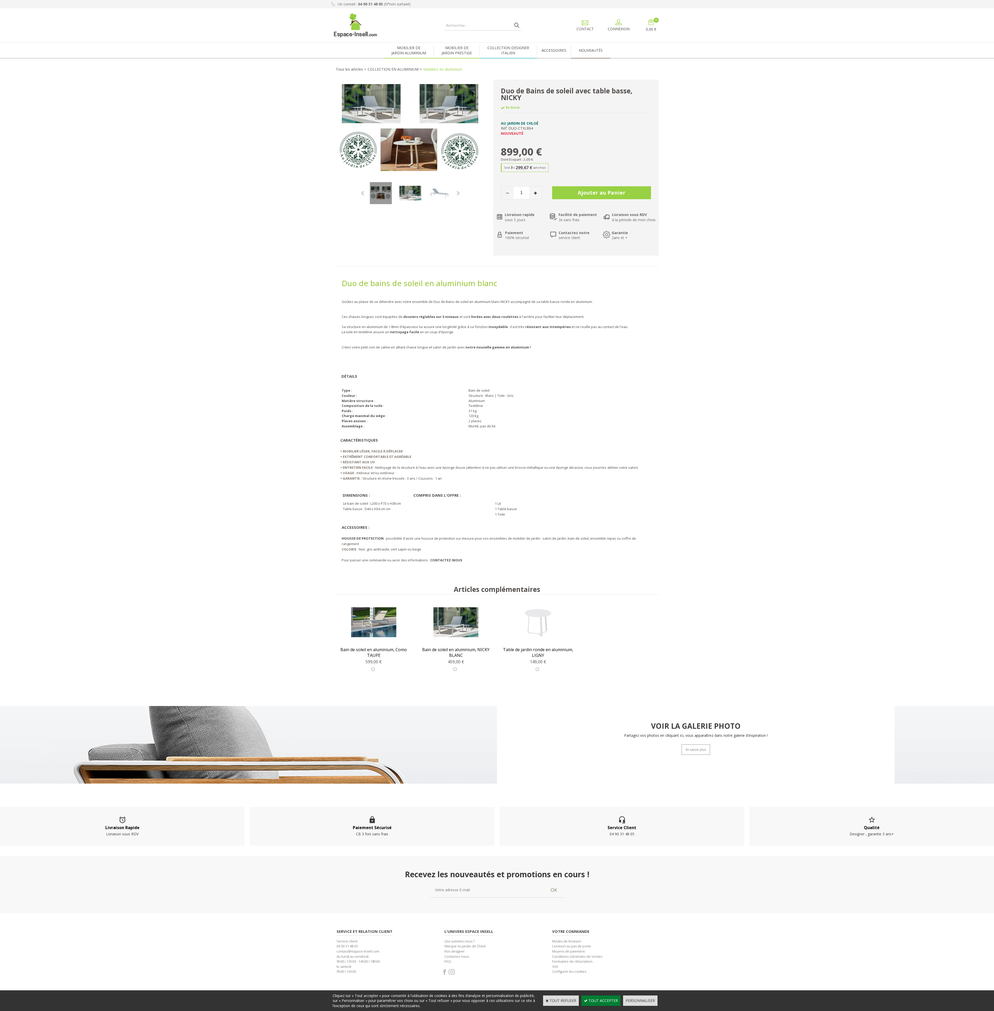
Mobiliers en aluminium (442, 69)
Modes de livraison (566, 941)
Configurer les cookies (569, 971)
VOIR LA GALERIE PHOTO (696, 726)
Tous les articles (349, 69)
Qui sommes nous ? (459, 941)
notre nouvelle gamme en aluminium (497, 347)
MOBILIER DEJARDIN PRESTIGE (457, 50)
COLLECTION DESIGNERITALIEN (508, 50)
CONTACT (585, 28)
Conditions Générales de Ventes (577, 956)
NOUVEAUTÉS (591, 50)
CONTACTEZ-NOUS (446, 560)
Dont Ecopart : (512, 159)
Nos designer (454, 951)
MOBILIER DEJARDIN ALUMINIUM (408, 50)
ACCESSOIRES (554, 50)
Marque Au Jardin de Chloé (465, 946)
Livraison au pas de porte (571, 946)
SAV (555, 966)
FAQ (447, 961)
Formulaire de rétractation (572, 961)
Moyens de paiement (568, 951)
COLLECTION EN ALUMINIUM (393, 69)
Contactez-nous (456, 956)
